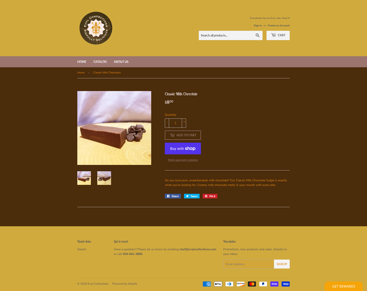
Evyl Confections (98, 284)
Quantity (170, 115)
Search (81, 249)
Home (81, 61)
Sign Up (282, 264)
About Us (121, 61)
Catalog (100, 61)
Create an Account (279, 25)
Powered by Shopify (124, 284)
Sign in (258, 25)
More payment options (183, 160)
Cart (281, 35)
